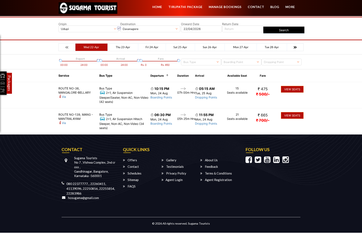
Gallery (170, 160)
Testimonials (174, 166)
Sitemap (133, 180)
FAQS (131, 186)
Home (157, 7)
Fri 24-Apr (152, 47)
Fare (263, 75)
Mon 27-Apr (240, 47)
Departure (157, 75)
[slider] (60, 60)
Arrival (199, 75)
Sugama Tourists (199, 223)
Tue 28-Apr (272, 47)
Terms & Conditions (218, 173)
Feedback (211, 166)
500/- (263, 94)
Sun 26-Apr (210, 47)
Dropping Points (206, 97)
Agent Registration (218, 180)
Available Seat (237, 75)
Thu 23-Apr (123, 47)
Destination (128, 24)
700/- (262, 120)
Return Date (230, 24)
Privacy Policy (175, 173)
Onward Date (190, 24)
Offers (132, 160)
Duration (183, 75)
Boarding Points (161, 97)
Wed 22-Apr (91, 47)
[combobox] (201, 62)
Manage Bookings (225, 7)
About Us (211, 160)
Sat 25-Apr (180, 47)
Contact (256, 7)
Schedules (134, 173)
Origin (62, 24)
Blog (274, 7)
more (290, 7)
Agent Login (174, 180)
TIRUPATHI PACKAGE (185, 7)
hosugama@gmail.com (83, 198)
